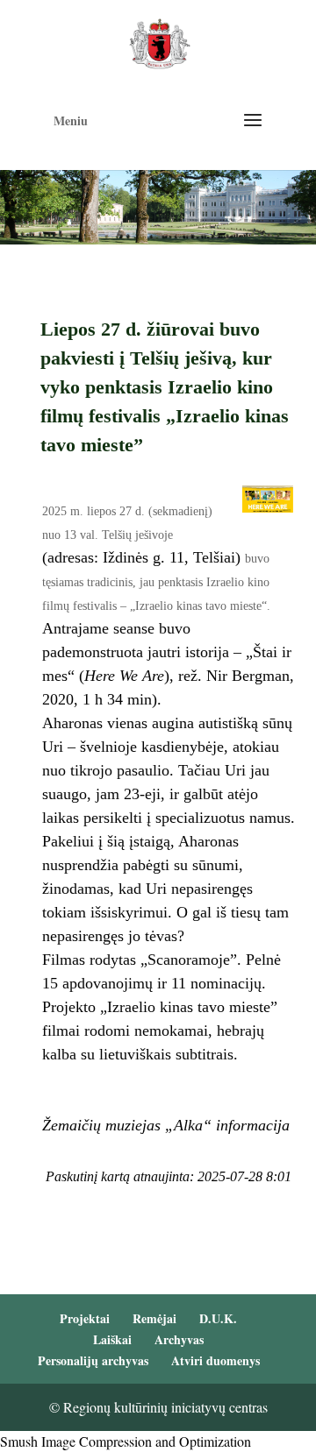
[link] (159, 41)
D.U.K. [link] (218, 1318)
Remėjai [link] (154, 1318)
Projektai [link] (85, 1318)
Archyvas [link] (179, 1339)
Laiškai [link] (112, 1339)
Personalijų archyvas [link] (93, 1360)
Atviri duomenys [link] (215, 1360)
